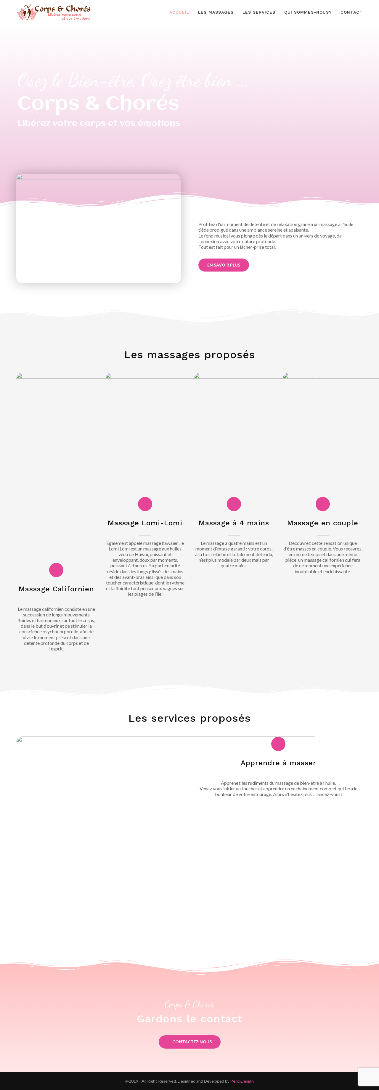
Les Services (259, 12)
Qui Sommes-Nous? (308, 12)
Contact (352, 12)
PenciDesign (242, 1080)
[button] (223, 265)
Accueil (179, 12)
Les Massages (216, 12)
